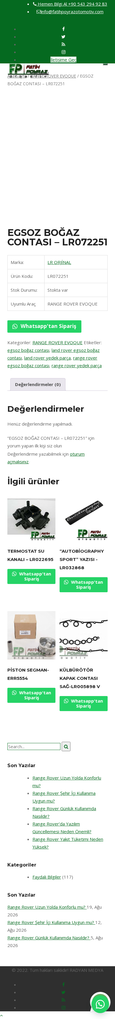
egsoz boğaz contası (28, 350)
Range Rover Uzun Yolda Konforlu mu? (47, 907)
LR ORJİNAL (59, 262)
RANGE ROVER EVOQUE (53, 76)
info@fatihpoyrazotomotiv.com (72, 11)
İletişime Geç (63, 60)
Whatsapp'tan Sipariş (47, 325)
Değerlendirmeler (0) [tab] (38, 384)
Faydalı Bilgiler (46, 877)
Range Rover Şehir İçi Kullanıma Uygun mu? (51, 922)
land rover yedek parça (47, 358)
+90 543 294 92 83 (72, 4)
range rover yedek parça (77, 365)
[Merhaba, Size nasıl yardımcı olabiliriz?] (100, 1004)
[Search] (66, 746)
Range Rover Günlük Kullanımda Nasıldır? (49, 938)
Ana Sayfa (17, 76)
